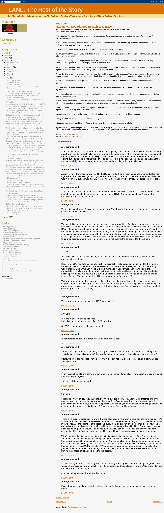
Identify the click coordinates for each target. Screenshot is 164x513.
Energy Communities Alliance (12, 243)
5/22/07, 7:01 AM (67, 331)
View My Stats (7, 279)
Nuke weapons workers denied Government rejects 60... (26, 169)
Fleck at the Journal (9, 249)
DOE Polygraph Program (14, 158)
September (10, 69)
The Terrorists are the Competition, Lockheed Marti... (24, 191)
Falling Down (10, 102)
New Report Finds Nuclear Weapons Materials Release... (26, 171)
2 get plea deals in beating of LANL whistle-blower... (24, 87)
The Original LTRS (8, 269)
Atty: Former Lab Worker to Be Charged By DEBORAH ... (26, 187)
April (8, 217)
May (8, 78)
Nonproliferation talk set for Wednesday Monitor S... (24, 95)
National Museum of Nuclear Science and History (20, 261)
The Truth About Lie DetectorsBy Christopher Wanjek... (25, 132)
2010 (6, 53)
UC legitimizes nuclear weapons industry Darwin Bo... (25, 147)
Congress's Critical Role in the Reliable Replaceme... (24, 165)
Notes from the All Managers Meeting (19, 91)
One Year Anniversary (13, 84)
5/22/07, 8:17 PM (67, 411)
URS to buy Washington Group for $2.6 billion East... (24, 93)
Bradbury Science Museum (12, 233)
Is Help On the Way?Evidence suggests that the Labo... (25, 160)
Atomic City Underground (11, 231)
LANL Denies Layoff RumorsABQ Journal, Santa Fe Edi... (26, 111)
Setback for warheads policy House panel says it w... (24, 115)
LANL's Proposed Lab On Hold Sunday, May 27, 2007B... (26, 104)
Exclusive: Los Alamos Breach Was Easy (84, 26)
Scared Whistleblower (13, 80)
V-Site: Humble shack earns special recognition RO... (24, 195)
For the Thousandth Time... (15, 97)
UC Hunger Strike (12, 193)
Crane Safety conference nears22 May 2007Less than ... (26, 130)
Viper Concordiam (12, 134)
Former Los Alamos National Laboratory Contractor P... (25, 163)
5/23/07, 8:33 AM (67, 478)
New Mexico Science (9, 263)
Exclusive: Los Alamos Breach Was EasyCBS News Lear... (26, 145)
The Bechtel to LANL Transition (17, 210)
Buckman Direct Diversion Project (14, 235)
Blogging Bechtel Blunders (15, 180)
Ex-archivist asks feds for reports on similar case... (23, 124)
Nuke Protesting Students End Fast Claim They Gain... (25, 106)
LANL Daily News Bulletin (11, 251)
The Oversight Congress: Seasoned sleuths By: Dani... (25, 128)
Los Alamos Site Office (10, 257)
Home (109, 502)
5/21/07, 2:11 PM (67, 244)
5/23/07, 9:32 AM (67, 493)
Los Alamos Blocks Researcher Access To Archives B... (25, 206)
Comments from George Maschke (18, 202)
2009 (6, 55)
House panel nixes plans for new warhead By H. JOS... (25, 117)
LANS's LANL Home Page (11, 253)
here (81, 134)
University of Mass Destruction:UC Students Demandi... (25, 174)
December (10, 63)
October (9, 67)
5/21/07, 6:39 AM (67, 201)
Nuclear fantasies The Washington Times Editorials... (24, 100)
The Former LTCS (8, 267)
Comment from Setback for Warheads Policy (21, 113)
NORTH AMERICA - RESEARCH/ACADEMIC (21, 119)
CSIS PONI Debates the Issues (13, 241)
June (8, 76)
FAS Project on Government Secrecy (15, 245)
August (9, 71)
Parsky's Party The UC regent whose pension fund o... (25, 150)
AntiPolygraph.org (8, 229)
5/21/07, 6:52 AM (67, 216)
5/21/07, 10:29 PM (68, 293)
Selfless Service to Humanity (16, 204)
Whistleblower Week (13, 178)
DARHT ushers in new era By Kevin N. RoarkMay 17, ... (25, 139)
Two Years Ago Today (13, 189)
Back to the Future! (12, 213)
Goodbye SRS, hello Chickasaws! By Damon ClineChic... (26, 152)
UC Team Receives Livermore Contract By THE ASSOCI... (26, 184)
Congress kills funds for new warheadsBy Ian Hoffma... (25, 108)
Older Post (157, 502)
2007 (6, 60)
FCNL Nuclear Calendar (10, 247)
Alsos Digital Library (9, 227)
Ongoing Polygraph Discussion (13, 265)
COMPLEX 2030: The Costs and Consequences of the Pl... (26, 200)
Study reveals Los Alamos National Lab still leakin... (24, 141)
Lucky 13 (5, 259)
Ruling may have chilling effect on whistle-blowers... (24, 137)
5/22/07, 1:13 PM (67, 386)
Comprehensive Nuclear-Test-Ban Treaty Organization (21, 239)
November (10, 65)
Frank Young (6, 43)
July (8, 74)
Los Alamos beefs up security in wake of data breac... (25, 126)
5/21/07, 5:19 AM (67, 183)
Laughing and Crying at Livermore (18, 182)
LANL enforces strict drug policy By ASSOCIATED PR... (25, 154)
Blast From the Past (13, 82)
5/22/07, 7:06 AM (67, 343)
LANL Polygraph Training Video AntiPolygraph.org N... (25, 208)
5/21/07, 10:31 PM (68, 306)
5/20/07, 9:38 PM (67, 166)
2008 (6, 58)
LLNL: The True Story (10, 255)
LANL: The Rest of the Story (45, 9)
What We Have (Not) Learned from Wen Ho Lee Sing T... (26, 121)
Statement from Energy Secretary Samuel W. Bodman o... (26, 143)
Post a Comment (62, 498)
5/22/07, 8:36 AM (67, 366)
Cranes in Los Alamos (13, 215)
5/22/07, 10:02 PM (68, 455)
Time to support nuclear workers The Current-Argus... (25, 167)
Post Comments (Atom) (78, 507)
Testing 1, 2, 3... (11, 156)
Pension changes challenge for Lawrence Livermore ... (25, 176)
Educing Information (13, 89)
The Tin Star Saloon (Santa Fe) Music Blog (17, 271)
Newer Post (61, 502)
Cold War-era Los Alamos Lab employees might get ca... (26, 197)
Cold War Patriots (8, 237)
